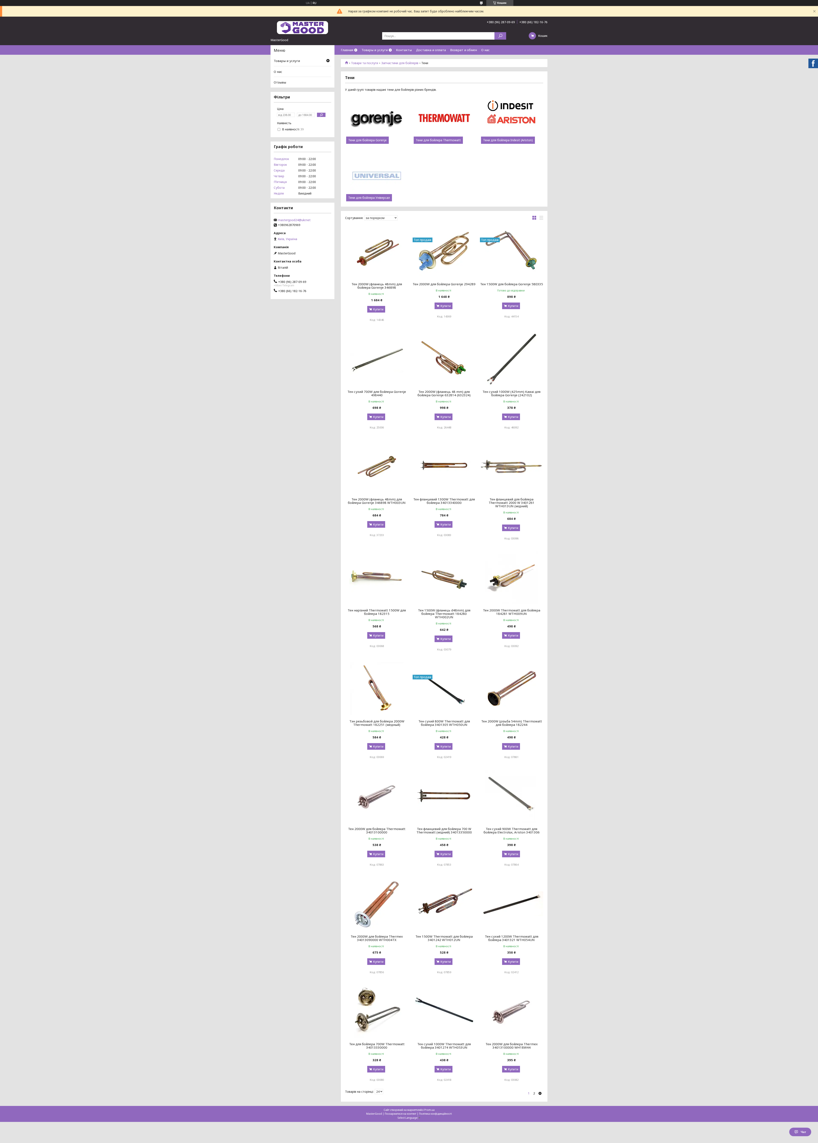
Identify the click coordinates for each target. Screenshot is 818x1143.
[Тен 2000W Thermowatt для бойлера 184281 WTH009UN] (511, 577)
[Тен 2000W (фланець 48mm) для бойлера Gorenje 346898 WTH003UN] (376, 466)
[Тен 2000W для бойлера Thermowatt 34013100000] (376, 796)
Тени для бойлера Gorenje (367, 140)
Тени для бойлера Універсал (369, 197)
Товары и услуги (374, 50)
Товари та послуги (364, 63)
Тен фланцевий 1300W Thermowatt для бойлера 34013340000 (444, 500)
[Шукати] (500, 36)
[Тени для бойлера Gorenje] (376, 118)
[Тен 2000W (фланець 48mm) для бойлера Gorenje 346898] (376, 251)
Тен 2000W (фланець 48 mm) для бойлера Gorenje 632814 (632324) (444, 393)
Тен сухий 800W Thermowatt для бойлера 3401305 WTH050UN (444, 722)
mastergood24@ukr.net (294, 220)
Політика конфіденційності (435, 1114)
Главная (347, 50)
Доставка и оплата (431, 50)
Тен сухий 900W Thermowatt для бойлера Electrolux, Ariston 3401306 (512, 830)
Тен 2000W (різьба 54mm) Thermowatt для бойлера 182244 (511, 722)
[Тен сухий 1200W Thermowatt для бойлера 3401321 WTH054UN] (511, 903)
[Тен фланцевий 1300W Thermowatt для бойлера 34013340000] (444, 466)
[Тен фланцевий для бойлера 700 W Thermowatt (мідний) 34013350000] (444, 796)
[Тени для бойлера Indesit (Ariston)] (511, 118)
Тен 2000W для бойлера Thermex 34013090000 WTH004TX (377, 938)
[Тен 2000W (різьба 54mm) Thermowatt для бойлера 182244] (511, 688)
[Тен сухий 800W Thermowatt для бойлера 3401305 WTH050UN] (444, 688)
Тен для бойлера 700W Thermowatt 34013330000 (377, 1045)
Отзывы (280, 82)
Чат (803, 1132)
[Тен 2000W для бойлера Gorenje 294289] (444, 251)
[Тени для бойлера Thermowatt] (444, 118)
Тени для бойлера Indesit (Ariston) (508, 140)
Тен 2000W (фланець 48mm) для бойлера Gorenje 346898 (376, 285)
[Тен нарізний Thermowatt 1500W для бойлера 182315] (376, 577)
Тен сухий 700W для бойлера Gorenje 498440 (376, 393)
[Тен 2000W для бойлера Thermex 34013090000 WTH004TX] (376, 903)
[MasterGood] (302, 27)
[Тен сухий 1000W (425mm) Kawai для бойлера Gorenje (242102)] (511, 359)
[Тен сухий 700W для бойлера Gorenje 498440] (376, 359)
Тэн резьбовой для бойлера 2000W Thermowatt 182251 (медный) (376, 722)
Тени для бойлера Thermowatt (438, 140)
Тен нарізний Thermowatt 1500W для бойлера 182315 (377, 611)
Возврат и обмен (463, 50)
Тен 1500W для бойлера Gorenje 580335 (511, 284)
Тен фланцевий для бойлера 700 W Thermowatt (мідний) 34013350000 (444, 830)
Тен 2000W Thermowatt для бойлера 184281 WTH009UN (511, 611)
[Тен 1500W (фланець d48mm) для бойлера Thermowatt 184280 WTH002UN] (444, 577)
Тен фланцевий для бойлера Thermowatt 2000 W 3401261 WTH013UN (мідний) (511, 502)
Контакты (404, 50)
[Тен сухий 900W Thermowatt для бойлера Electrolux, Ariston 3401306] (511, 796)
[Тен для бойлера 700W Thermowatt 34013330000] (376, 1011)
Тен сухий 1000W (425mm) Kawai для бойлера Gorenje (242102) (511, 393)
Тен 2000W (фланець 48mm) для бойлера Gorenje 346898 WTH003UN (377, 500)
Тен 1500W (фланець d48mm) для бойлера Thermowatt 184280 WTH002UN (444, 613)
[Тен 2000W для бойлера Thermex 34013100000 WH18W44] (511, 1011)
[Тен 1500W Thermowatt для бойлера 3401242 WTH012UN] (444, 903)
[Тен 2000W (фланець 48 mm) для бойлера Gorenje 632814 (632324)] (444, 359)
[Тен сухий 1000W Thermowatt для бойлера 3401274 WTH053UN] (444, 1011)
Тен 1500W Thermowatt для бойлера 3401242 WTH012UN (444, 938)
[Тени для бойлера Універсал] (376, 175)
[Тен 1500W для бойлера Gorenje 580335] (511, 251)
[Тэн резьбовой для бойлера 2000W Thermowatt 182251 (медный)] (376, 688)
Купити (378, 309)
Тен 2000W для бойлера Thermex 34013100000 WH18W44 (511, 1045)
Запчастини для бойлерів (399, 63)
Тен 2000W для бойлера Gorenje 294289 (444, 284)
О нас (485, 50)
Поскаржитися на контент (400, 1114)
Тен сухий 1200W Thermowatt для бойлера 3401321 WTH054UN (511, 938)
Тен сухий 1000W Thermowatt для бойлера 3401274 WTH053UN (444, 1045)
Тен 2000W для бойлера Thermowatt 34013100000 (376, 830)
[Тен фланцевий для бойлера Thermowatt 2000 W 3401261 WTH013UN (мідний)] (511, 466)
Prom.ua (429, 1110)
